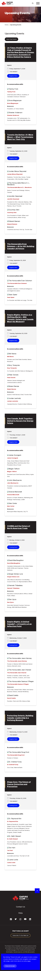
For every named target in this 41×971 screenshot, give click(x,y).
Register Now (13, 76)
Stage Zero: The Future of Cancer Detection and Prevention (19, 784)
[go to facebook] (11, 919)
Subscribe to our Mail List (20, 935)
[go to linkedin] (30, 919)
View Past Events (11, 39)
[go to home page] (7, 3)
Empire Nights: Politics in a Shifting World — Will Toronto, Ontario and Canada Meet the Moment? (20, 318)
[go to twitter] (16, 919)
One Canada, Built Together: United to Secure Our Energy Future (20, 421)
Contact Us (20, 907)
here (29, 961)
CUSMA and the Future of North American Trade (18, 527)
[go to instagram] (20, 919)
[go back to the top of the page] (37, 890)
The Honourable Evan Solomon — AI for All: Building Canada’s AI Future (20, 246)
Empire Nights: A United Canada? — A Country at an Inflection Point (19, 624)
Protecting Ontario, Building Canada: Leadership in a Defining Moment (20, 718)
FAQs (20, 913)
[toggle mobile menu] (38, 3)
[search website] (32, 3)
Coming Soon (13, 547)
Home (6, 24)
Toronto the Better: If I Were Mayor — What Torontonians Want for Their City (20, 137)
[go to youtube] (25, 919)
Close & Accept (10, 966)
